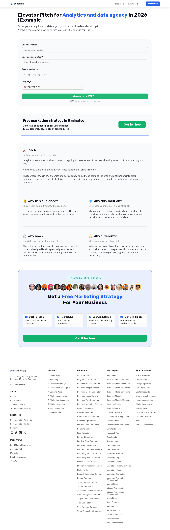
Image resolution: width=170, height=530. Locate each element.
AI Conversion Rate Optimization (62, 388)
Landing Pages (113, 445)
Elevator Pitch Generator (88, 425)
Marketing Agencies (144, 404)
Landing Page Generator (88, 441)
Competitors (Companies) (118, 416)
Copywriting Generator (87, 421)
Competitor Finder (85, 412)
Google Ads (112, 437)
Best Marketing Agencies (21, 420)
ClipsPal (13, 461)
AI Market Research (56, 404)
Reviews (14, 428)
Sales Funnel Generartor (88, 482)
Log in (140, 4)
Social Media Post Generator (89, 490)
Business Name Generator (88, 396)
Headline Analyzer (85, 429)
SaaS (138, 421)
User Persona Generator (87, 507)
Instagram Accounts (144, 400)
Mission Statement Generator (90, 466)
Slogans (110, 506)
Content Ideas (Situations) (118, 425)
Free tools (82, 370)
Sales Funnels (113, 502)
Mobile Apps (141, 408)
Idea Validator (83, 433)
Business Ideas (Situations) (119, 392)
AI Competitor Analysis (57, 384)
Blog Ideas (111, 375)
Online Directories (144, 416)
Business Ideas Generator (88, 384)
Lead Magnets (113, 449)
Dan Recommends (18, 457)
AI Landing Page (55, 392)
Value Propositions (115, 523)
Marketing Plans (114, 470)
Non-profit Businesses (146, 412)
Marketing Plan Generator (88, 458)
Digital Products (143, 392)
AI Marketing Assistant (57, 396)
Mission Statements (115, 488)
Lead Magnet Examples (20, 445)
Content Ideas (113, 421)
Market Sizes (112, 484)
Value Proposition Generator (89, 511)
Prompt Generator (85, 478)
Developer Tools (143, 388)
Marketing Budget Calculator (89, 449)
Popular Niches (143, 370)
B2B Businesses (143, 375)
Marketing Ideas (114, 462)
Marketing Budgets (115, 453)
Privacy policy (16, 400)
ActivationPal (16, 449)
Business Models (114, 396)
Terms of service (17, 404)
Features (52, 370)
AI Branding (53, 379)
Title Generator (84, 503)
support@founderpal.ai (20, 408)
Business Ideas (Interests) (118, 379)
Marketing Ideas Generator (89, 453)
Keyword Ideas (113, 441)
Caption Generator (85, 408)
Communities (141, 379)
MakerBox (14, 453)
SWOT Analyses (114, 510)
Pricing (13, 396)
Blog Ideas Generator (86, 379)
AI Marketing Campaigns (58, 400)
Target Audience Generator (89, 499)
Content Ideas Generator (88, 416)
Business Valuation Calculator (90, 404)
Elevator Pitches (114, 429)
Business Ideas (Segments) (118, 388)
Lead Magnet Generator (87, 445)
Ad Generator (83, 375)
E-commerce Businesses (146, 396)
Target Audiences (114, 514)
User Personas (113, 519)
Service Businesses (144, 425)
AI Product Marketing (57, 408)
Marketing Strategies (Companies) (116, 479)
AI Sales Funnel (54, 412)
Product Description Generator (90, 474)
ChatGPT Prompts (114, 412)
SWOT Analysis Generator (88, 495)
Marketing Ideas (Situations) (119, 466)
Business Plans (113, 408)
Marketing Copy (113, 458)
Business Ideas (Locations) (118, 384)
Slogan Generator (85, 486)
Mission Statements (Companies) (115, 493)
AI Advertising (54, 375)
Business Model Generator (89, 392)
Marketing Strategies (116, 474)
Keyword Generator (85, 437)
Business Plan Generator (88, 400)
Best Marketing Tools (19, 424)
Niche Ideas (112, 498)
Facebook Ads (113, 433)
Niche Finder (82, 470)
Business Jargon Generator (89, 388)
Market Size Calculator (87, 462)
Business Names (114, 404)
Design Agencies (143, 384)
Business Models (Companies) (120, 400)
